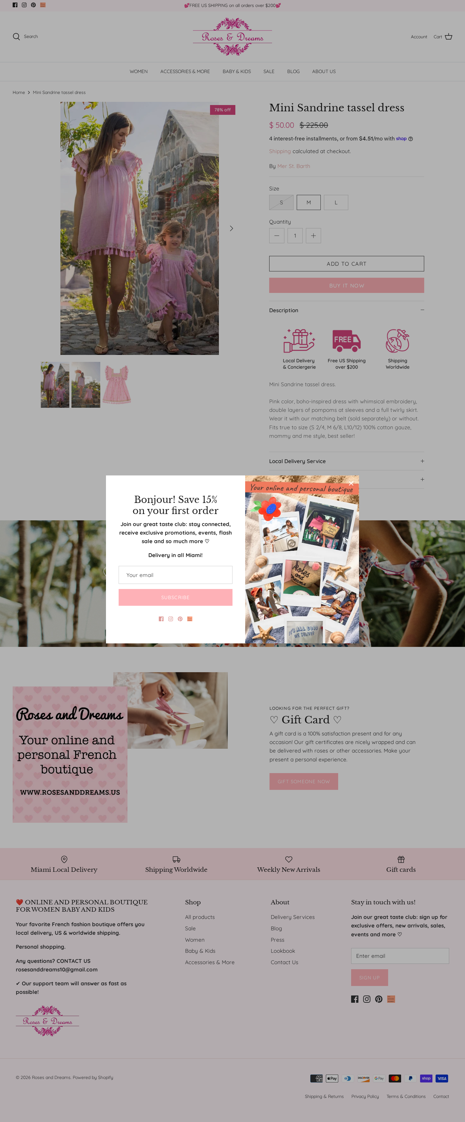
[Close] (351, 483)
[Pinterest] (180, 619)
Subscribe (175, 597)
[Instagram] (170, 619)
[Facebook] (161, 619)
